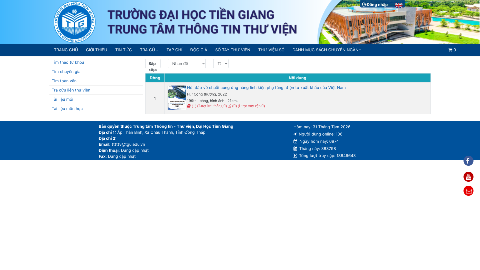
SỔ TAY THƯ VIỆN (232, 49)
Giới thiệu (96, 49)
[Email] (469, 191)
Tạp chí (174, 49)
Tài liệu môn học (67, 108)
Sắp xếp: (152, 64)
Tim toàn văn (64, 80)
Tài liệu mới (62, 99)
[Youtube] (469, 177)
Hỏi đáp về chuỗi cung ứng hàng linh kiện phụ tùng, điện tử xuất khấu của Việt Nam (266, 87)
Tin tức (123, 49)
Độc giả (198, 49)
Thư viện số (271, 49)
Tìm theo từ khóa (68, 62)
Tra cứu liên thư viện (71, 90)
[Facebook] (469, 161)
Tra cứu (149, 49)
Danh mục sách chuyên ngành (327, 49)
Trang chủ (66, 49)
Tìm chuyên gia (66, 71)
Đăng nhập (377, 4)
